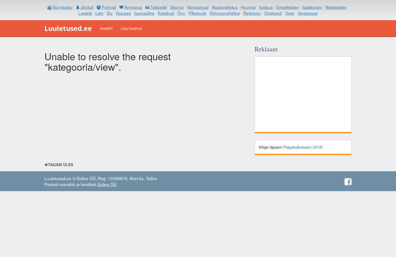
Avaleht (106, 28)
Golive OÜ (106, 184)
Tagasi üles (60, 164)
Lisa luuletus (131, 28)
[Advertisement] (303, 94)
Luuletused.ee (68, 28)
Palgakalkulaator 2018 (302, 147)
